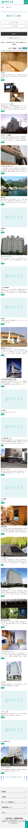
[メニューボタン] (26, 2)
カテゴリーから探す (14, 22)
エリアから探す (14, 26)
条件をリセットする (14, 38)
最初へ (1, 778)
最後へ (26, 778)
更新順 (14, 48)
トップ (2, 7)
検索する (14, 34)
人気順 (19, 48)
